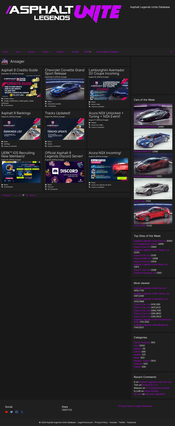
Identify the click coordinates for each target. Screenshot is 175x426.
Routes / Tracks (142, 360)
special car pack (105, 185)
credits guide (23, 101)
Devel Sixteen (151, 391)
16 (19, 195)
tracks (50, 144)
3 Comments (8, 105)
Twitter (122, 422)
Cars (18, 52)
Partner (75, 52)
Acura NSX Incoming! (105, 153)
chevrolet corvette (54, 104)
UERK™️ (87, 52)
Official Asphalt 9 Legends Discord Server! (64, 154)
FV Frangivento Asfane (157, 388)
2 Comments (8, 187)
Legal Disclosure (143, 406)
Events (31, 52)
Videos (93, 123)
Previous (6, 195)
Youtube (113, 422)
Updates (138, 363)
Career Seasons (142, 342)
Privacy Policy (125, 406)
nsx (97, 185)
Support (60, 52)
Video (101, 125)
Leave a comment (97, 106)
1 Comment (52, 106)
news (98, 104)
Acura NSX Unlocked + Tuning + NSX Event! (106, 114)
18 (27, 195)
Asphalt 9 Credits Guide (19, 70)
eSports (138, 348)
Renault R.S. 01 (150, 385)
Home (5, 52)
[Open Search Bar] (171, 52)
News (12, 99)
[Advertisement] (150, 27)
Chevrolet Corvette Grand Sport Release (64, 71)
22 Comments (53, 189)
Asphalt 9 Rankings (16, 113)
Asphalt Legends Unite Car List (155, 382)
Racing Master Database (108, 52)
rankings (7, 144)
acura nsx (94, 125)
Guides (45, 52)
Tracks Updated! (57, 113)
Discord (50, 187)
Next (33, 195)
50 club (138, 394)
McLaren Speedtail (155, 394)
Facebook (131, 422)
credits (6, 101)
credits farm (13, 101)
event (93, 104)
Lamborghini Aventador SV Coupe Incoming (106, 71)
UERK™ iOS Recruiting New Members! (18, 154)
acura (93, 185)
